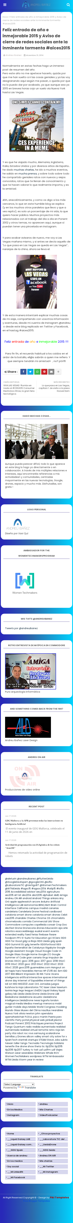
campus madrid (38, 908)
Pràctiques (37, 1023)
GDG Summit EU (14, 944)
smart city (48, 1036)
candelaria (11, 911)
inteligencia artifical (17, 977)
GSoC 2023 (56, 964)
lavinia (9, 990)
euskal (38, 931)
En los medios (15, 1161)
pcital (25, 1020)
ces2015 (9, 918)
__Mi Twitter (47, 1166)
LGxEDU (38, 990)
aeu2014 (41, 891)
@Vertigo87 (32, 885)
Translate (30, 1087)
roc (26, 1033)
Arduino (45, 901)
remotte (43, 1030)
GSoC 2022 (43, 964)
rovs (31, 1033)
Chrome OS (43, 918)
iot (10, 984)
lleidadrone (11, 997)
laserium (62, 987)
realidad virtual (29, 1030)
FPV (19, 938)
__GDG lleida (47, 1150)
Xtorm (22, 1059)
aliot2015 (37, 895)
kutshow (10, 987)
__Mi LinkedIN (15, 1171)
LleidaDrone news (30, 1000)
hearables (27, 970)
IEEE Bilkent (17, 974)
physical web (37, 1020)
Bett (47, 905)
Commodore (13, 924)
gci (50, 938)
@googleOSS (36, 882)
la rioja (19, 987)
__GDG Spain (15, 1150)
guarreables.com (40, 967)
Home (10, 1133)
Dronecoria (29, 928)
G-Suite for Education (34, 938)
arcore (36, 901)
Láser (53, 987)
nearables (57, 1010)
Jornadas (45, 984)
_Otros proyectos (50, 1133)
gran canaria (34, 957)
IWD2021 (23, 984)
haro (18, 970)
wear (18, 1053)
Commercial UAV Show (45, 921)
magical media (14, 1003)
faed (28, 934)
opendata (47, 1013)
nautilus (46, 1010)
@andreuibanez (26, 878)
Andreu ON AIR (13, 898)
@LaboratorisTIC (14, 885)
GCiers (56, 938)
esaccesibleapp (24, 931)
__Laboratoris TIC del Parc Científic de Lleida (54, 1139)
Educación (51, 928)
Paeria (52, 1016)
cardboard (55, 911)
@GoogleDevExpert (16, 882)
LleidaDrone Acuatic (30, 997)
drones (40, 928)
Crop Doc (61, 924)
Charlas (31, 918)
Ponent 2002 (22, 1023)
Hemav (38, 970)
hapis (12, 970)
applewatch (24, 901)
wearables (27, 1053)
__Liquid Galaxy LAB (18, 1139)
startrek (23, 1039)
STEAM (42, 1039)
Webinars (39, 1053)
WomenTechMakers (17, 1056)
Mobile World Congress (41, 1007)
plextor (58, 1020)
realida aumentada (43, 1026)
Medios (28, 1003)
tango (24, 1043)
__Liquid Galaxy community (21, 1144)
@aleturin (10, 878)
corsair (51, 924)
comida (26, 921)
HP (44, 970)
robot (20, 1033)
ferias (34, 934)
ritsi (14, 1033)
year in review (35, 1059)
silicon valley (33, 1036)
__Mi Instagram (49, 1171)
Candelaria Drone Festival (33, 911)
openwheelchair (14, 1016)
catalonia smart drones (46, 914)
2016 (7, 891)
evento (55, 931)
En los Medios (14, 1109)
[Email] (51, 372)
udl (53, 1049)
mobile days (20, 1007)
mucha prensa (28, 173)
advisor (31, 891)
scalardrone (53, 1033)
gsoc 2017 (40, 961)
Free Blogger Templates (36, 1201)
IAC (55, 970)
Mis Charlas (46, 1109)
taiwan (9, 1043)
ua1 (41, 1049)
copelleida (40, 924)
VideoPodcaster (49, 1115)
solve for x (61, 1036)
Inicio (5, 16)
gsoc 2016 (27, 961)
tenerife (10, 1046)
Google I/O (44, 954)
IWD (15, 984)
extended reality (14, 934)
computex (27, 924)
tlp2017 (18, 1049)
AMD (56, 895)
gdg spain (56, 941)
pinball (49, 1020)
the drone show (24, 1046)
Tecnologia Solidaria (52, 1043)
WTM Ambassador (53, 1056)
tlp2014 (49, 1046)
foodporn (10, 938)
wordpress (36, 1056)
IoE (6, 984)
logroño (45, 1000)
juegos (55, 984)
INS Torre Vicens (49, 974)
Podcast (10, 1023)
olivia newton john (29, 1013)
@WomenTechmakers (53, 885)
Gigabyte (50, 947)
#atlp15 (51, 888)
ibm (60, 970)
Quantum (19, 1026)
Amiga (64, 895)
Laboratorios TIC (33, 987)
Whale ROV (52, 1053)
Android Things (41, 898)
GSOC (17, 961)
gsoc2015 (24, 967)
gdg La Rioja (29, 941)
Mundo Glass (12, 1010)
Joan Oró (33, 984)
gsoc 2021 (30, 964)
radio (29, 1026)
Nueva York (11, 1013)
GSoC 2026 (11, 967)
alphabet (48, 895)
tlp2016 (9, 1049)
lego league (26, 990)
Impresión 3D (31, 974)
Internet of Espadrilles (30, 980)
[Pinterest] (44, 372)
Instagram (13, 1115)
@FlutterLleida (44, 878)
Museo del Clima (31, 1010)
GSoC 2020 (17, 964)
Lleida (21, 993)
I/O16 (50, 970)
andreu (44, 1104)
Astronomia (31, 905)
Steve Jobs (53, 1039)
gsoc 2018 (52, 961)
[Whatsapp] (37, 372)
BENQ (42, 905)
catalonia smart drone (18, 914)
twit (36, 1049)
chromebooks (13, 921)
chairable (20, 918)
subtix (64, 1039)
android (27, 898)
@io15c (48, 882)
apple (13, 901)
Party (18, 1020)
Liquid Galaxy (50, 990)
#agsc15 (26, 888)
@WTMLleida (12, 888)
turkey (26, 1049)
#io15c (60, 888)
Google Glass (13, 954)
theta (37, 1046)
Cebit (64, 914)
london (54, 1000)
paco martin (40, 1016)
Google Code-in (51, 951)
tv (32, 1049)
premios (49, 1023)
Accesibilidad (18, 891)
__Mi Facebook (16, 1177)
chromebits (58, 918)
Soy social (13, 1166)
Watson (9, 1053)
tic (43, 1046)
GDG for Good (13, 941)
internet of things (54, 980)
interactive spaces (40, 977)
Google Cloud (34, 951)
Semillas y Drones (15, 1036)
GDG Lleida (43, 941)
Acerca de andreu (17, 1155)
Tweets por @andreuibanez (21, 628)
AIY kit (17, 895)
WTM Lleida (11, 1059)
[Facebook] (23, 372)
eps (60, 928)
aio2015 (9, 895)
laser (46, 987)
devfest (9, 928)
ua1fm (47, 1049)
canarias (54, 908)
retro (52, 1030)
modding (61, 1007)
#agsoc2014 (38, 888)
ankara (54, 898)
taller (17, 1043)
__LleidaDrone (48, 1144)
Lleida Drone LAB (49, 993)
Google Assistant (15, 951)
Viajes (59, 1049)
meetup (37, 1003)
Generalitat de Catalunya (29, 947)
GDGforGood (48, 944)
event (46, 931)
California (22, 908)
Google (61, 947)
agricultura (53, 891)
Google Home (29, 954)
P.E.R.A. (28, 1016)
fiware (52, 934)
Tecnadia (33, 1043)
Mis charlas (46, 1161)
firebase (43, 934)
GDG (63, 938)
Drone (18, 928)
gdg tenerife (32, 944)
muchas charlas (24, 169)
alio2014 (26, 895)
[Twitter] (30, 372)
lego (15, 990)
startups (33, 1039)
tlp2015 (58, 1046)
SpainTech (11, 1039)
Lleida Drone (32, 993)
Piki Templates (59, 1197)
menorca (48, 1003)
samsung (39, 1033)
